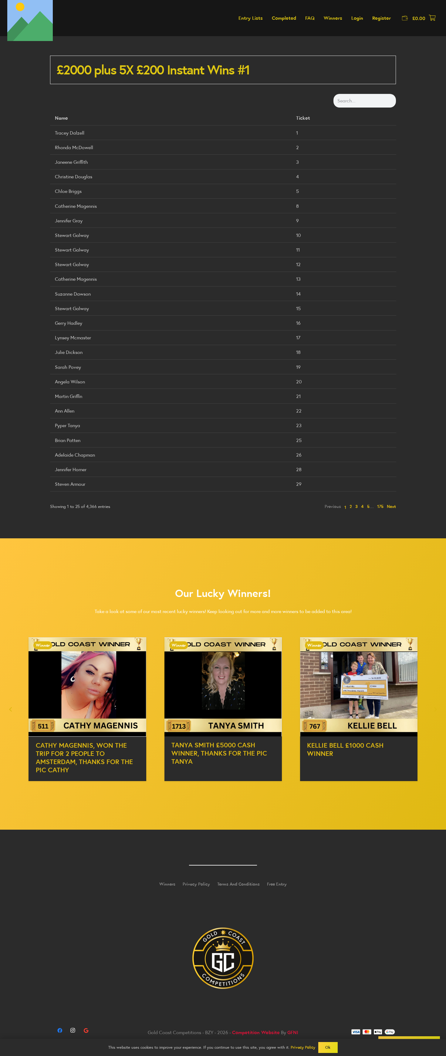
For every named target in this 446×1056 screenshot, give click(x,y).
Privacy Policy (196, 884)
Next (391, 506)
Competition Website (256, 1032)
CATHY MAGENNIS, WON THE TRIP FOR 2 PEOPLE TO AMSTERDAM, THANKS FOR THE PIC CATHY (84, 757)
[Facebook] (60, 1030)
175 (380, 506)
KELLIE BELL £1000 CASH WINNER (345, 749)
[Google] (86, 1030)
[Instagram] (73, 1030)
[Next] (435, 709)
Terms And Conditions (238, 884)
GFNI (292, 1032)
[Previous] (10, 709)
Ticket (303, 118)
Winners (167, 884)
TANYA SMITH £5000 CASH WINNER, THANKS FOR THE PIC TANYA (219, 753)
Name (61, 118)
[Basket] (432, 18)
